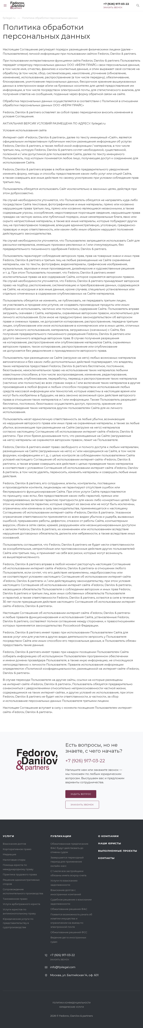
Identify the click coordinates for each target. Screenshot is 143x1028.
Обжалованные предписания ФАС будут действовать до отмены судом (69, 848)
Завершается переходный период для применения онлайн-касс (67, 861)
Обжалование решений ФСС (68, 932)
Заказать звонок (112, 8)
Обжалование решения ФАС (68, 908)
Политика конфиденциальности (71, 1003)
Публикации (60, 836)
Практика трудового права (20, 874)
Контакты (106, 858)
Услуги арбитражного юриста (21, 903)
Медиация (9, 854)
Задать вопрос (81, 794)
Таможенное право (15, 898)
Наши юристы (109, 843)
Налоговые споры (14, 859)
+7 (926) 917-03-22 (116, 4)
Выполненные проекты (117, 850)
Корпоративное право (17, 849)
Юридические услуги (71, 1007)
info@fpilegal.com (62, 967)
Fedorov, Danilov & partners (76, 1015)
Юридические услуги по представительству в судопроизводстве (18, 923)
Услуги (8, 836)
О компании (108, 836)
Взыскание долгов (14, 843)
